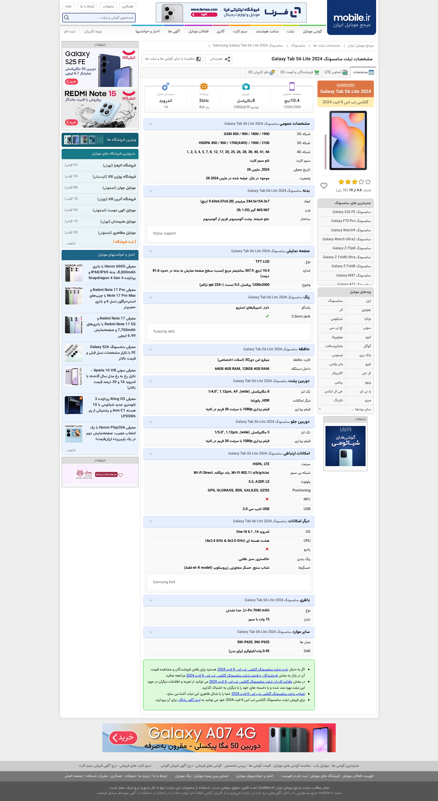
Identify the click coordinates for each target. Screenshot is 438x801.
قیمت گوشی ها (260, 766)
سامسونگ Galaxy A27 (354, 284)
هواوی (366, 310)
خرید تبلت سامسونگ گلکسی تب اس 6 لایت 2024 (252, 669)
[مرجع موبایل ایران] (352, 16)
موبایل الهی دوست (121, 210)
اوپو (368, 364)
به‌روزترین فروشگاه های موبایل (113, 154)
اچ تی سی (336, 328)
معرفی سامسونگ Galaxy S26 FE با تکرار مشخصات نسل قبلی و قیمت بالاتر (111, 353)
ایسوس (337, 355)
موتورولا (337, 337)
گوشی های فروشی (209, 766)
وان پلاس (336, 364)
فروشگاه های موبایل (325, 776)
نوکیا (368, 319)
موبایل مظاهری (124, 233)
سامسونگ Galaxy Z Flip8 (352, 248)
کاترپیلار (337, 373)
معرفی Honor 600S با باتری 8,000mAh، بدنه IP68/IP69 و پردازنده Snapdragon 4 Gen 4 (112, 272)
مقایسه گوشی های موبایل (292, 766)
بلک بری (365, 355)
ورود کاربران (92, 31)
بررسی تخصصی (235, 766)
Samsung (346, 85)
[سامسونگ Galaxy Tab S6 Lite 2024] (346, 140)
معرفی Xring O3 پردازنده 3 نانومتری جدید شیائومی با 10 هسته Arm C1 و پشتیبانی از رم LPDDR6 (112, 407)
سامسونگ (298, 45)
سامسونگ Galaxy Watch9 (351, 230)
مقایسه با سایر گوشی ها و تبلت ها (170, 59)
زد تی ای (365, 391)
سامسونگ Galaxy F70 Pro (351, 221)
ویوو (368, 382)
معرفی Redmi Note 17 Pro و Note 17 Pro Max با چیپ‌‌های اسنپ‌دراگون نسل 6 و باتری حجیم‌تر (112, 298)
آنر (341, 310)
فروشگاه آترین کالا (122, 199)
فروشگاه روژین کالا (122, 177)
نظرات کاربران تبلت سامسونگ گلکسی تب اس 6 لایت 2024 (250, 682)
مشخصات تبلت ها (326, 45)
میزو (368, 400)
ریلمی (339, 382)
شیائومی (337, 319)
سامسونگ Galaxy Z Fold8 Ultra (347, 257)
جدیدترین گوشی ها (345, 766)
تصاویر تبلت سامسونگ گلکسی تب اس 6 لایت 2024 (268, 694)
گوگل (367, 346)
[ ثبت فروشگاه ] (124, 242)
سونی (367, 328)
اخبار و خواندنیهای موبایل (116, 255)
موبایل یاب (321, 766)
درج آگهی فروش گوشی (177, 766)
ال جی (366, 373)
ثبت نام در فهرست (294, 776)
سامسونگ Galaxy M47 (353, 275)
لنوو (368, 337)
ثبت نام (69, 31)
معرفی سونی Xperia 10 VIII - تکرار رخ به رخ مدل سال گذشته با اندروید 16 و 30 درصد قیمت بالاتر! (111, 379)
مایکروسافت (334, 346)
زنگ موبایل (183, 776)
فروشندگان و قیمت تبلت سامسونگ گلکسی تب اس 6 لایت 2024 (232, 675)
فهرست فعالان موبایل (357, 776)
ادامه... (70, 243)
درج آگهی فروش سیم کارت (98, 766)
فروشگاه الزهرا (125, 165)
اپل (368, 301)
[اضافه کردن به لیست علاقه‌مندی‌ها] (324, 186)
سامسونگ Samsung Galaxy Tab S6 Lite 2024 (248, 45)
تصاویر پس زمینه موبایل (211, 776)
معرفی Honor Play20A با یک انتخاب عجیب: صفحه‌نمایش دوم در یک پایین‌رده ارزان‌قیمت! (111, 433)
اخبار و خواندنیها (148, 31)
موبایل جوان (126, 188)
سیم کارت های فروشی (135, 766)
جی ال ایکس (333, 391)
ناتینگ (338, 400)
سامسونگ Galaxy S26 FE (352, 212)
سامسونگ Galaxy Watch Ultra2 (347, 239)
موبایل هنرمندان (123, 222)
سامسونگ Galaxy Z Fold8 (351, 266)
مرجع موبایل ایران (361, 45)
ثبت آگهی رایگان (189, 700)
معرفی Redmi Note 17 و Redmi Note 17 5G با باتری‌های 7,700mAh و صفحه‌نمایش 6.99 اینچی (111, 327)
